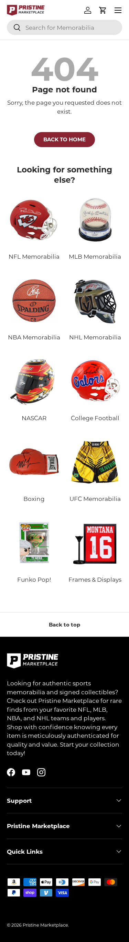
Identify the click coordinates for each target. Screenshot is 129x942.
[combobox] (64, 27)
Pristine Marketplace (45, 925)
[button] (102, 10)
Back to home (64, 139)
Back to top (64, 624)
